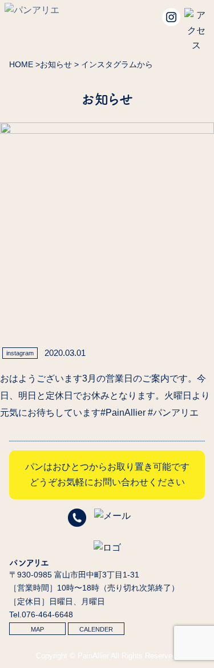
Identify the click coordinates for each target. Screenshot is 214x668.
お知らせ (56, 64)
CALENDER (96, 629)
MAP (37, 629)
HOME (21, 64)
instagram (20, 353)
